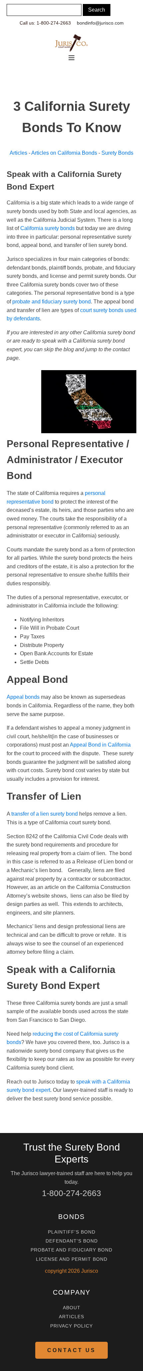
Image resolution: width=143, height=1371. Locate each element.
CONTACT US (71, 1350)
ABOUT (71, 1307)
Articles (18, 153)
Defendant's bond (72, 1241)
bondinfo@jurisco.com (100, 23)
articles (71, 1316)
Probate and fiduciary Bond (71, 1250)
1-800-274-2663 (71, 1193)
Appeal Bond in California (100, 745)
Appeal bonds (23, 697)
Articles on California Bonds (64, 153)
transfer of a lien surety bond (44, 814)
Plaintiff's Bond (71, 1232)
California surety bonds (47, 228)
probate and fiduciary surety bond (51, 301)
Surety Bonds (117, 153)
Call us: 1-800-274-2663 (45, 23)
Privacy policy (71, 1326)
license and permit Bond (71, 1259)
